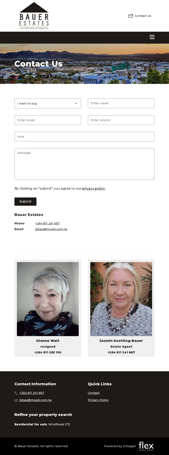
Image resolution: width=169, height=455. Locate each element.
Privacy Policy (98, 400)
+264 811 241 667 (47, 223)
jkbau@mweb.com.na (51, 229)
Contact (94, 393)
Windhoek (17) (59, 424)
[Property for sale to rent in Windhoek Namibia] (34, 15)
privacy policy (93, 188)
